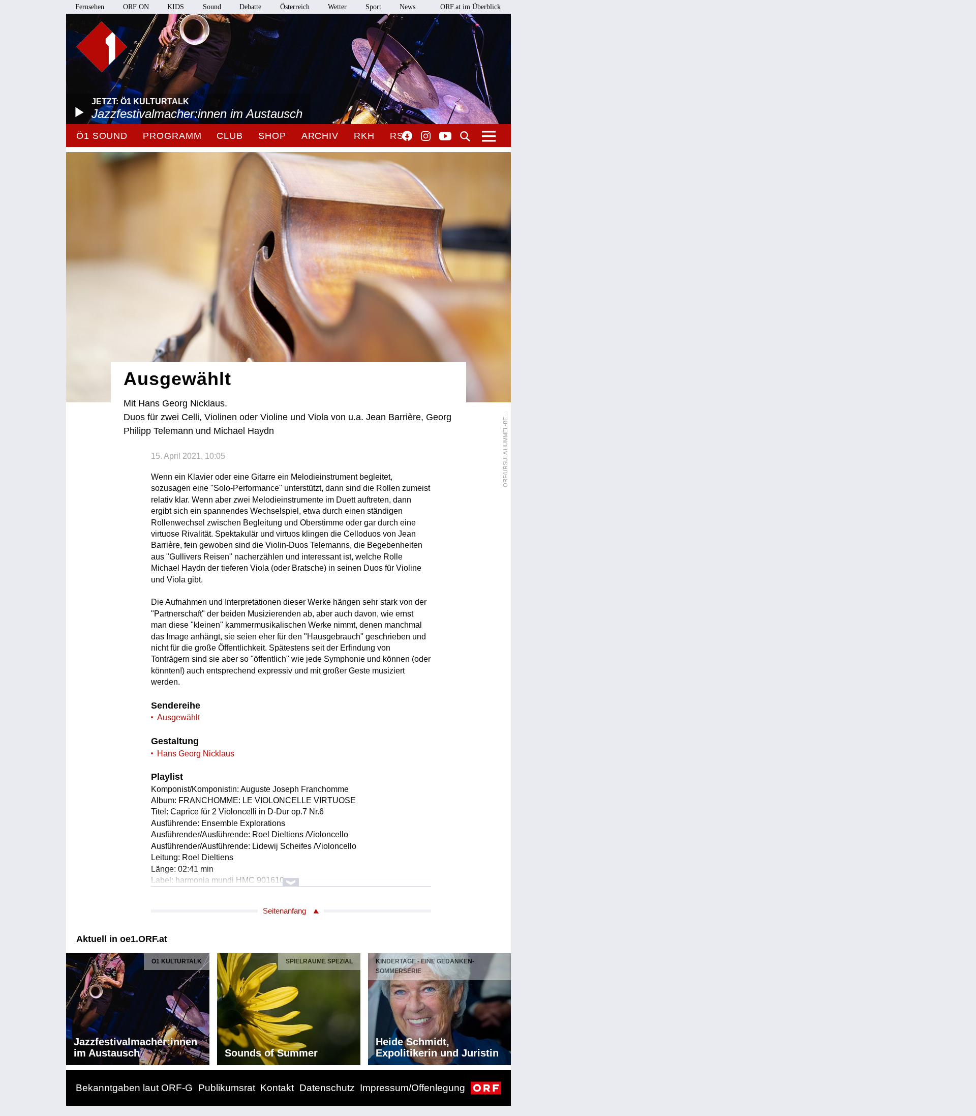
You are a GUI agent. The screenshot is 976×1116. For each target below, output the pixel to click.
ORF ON (136, 7)
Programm (172, 136)
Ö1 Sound (102, 136)
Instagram (426, 136)
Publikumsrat (226, 1087)
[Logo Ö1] (101, 46)
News (407, 7)
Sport (373, 7)
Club (230, 136)
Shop (272, 136)
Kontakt (277, 1087)
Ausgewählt (178, 717)
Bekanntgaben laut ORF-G (134, 1087)
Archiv (320, 136)
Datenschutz (327, 1087)
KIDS (175, 7)
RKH (364, 136)
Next (503, 1006)
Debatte (250, 7)
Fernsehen (89, 7)
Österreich (295, 7)
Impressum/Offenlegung (412, 1087)
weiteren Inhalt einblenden (291, 877)
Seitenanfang (284, 910)
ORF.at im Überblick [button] (470, 7)
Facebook (407, 136)
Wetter (337, 7)
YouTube (445, 137)
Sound (212, 7)
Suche (465, 136)
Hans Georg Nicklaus (195, 753)
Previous (74, 1006)
